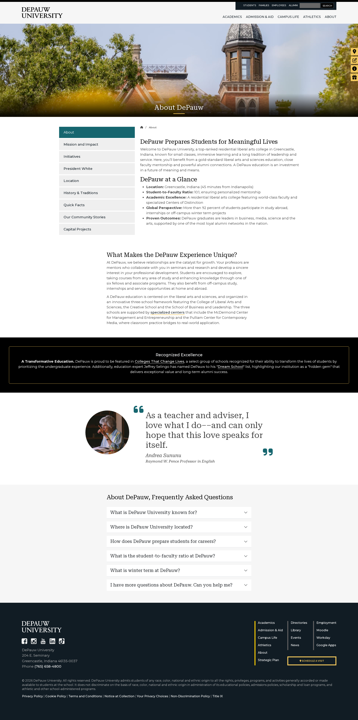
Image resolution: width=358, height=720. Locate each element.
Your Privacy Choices (152, 696)
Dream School (230, 366)
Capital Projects (77, 229)
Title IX (217, 696)
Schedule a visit (312, 660)
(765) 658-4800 (47, 666)
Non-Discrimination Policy (190, 696)
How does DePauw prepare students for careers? (163, 541)
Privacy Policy (32, 696)
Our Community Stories (85, 217)
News (295, 645)
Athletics (312, 17)
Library (296, 630)
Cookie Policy (55, 696)
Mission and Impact (81, 144)
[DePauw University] (42, 626)
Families (264, 5)
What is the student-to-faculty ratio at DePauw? (162, 556)
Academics (232, 17)
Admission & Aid (260, 17)
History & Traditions (81, 193)
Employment (326, 623)
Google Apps (326, 645)
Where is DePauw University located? (151, 527)
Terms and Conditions (85, 696)
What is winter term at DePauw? (145, 570)
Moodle (322, 630)
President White (78, 168)
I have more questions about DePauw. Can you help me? (171, 585)
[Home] (141, 127)
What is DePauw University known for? (153, 512)
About (330, 17)
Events (296, 637)
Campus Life (288, 17)
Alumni (293, 5)
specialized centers (167, 312)
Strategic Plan (268, 660)
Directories (299, 623)
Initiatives (72, 156)
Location (71, 181)
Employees (279, 5)
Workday (323, 637)
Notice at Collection (119, 696)
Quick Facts (74, 205)
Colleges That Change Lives (159, 361)
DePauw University (42, 12)
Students (249, 5)
